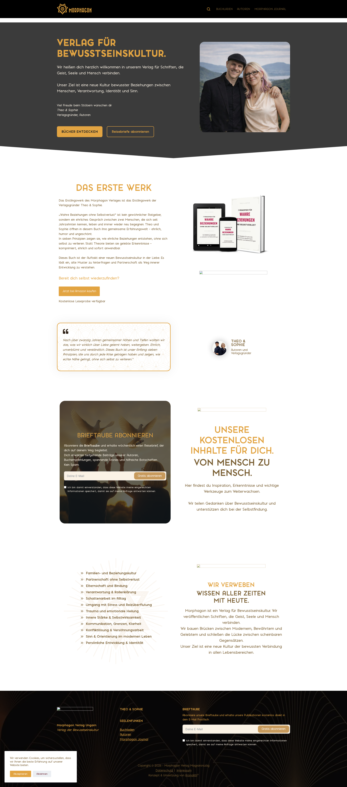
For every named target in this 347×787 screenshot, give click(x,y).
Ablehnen (42, 773)
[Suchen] (208, 9)
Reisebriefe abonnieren (130, 132)
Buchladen (224, 9)
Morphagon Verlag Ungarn (76, 725)
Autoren (243, 9)
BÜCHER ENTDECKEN (79, 132)
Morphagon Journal (270, 9)
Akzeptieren (20, 773)
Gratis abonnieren (150, 476)
